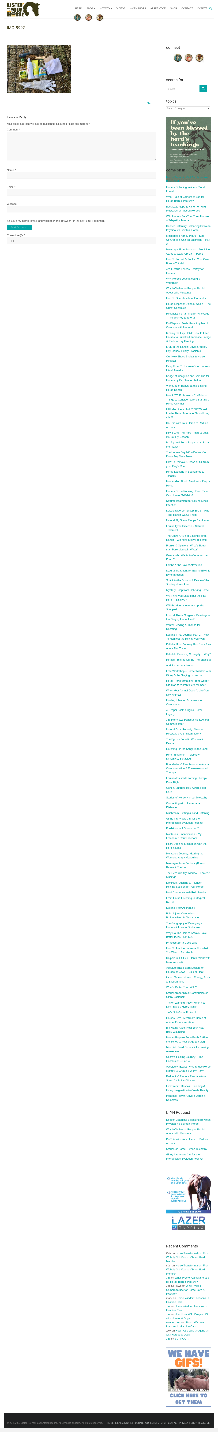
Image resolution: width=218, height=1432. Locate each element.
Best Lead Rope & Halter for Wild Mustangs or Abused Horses (186, 208)
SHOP (173, 8)
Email (11, 187)
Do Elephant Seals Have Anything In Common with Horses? (187, 325)
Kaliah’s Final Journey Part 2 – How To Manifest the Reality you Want (187, 636)
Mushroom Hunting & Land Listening (187, 813)
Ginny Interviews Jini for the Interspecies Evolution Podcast (184, 820)
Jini (168, 1277)
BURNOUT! (182, 1338)
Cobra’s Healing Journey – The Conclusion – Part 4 (184, 1059)
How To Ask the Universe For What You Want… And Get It (187, 950)
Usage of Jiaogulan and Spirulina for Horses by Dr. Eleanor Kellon (187, 378)
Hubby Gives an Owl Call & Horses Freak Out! (187, 179)
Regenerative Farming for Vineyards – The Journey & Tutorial (187, 315)
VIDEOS (120, 8)
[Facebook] (178, 54)
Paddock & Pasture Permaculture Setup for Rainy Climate (186, 1078)
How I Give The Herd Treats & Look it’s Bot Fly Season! (187, 434)
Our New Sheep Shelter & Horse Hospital (185, 358)
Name (11, 170)
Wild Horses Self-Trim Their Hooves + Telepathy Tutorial (187, 218)
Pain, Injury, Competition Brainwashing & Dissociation (183, 915)
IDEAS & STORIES (124, 1423)
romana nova (174, 1322)
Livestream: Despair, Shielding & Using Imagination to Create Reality (187, 1088)
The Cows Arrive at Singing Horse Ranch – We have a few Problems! (186, 538)
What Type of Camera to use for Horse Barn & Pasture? (185, 199)
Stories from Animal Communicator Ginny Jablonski (187, 995)
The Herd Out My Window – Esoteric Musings (188, 875)
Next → (151, 103)
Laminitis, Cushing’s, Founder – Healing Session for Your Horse (185, 884)
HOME (110, 1423)
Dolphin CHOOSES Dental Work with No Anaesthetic (188, 960)
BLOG (89, 8)
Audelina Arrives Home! (180, 665)
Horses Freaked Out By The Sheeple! (188, 659)
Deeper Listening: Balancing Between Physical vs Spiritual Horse (188, 228)
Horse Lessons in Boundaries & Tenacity (185, 473)
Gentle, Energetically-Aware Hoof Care (186, 790)
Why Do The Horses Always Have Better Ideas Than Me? (186, 935)
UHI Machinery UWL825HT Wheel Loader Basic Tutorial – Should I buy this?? (187, 413)
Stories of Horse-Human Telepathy (186, 797)
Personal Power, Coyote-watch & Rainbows (185, 1098)
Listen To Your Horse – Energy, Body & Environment (188, 979)
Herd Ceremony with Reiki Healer (186, 892)
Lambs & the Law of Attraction (184, 565)
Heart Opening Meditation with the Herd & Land (186, 846)
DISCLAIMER (204, 1423)
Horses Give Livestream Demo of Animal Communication (186, 1020)
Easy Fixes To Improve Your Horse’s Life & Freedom (188, 368)
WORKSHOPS (138, 8)
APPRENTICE (158, 8)
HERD (78, 8)
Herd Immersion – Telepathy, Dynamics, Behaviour (183, 756)
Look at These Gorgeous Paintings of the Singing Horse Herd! (188, 617)
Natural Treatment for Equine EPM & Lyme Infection (188, 572)
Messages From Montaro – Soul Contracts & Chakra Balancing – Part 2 (188, 239)
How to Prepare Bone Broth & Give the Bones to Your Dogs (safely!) (187, 1039)
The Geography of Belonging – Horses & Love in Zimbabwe (184, 925)
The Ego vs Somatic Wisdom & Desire (184, 741)
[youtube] (189, 54)
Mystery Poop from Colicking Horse (187, 590)
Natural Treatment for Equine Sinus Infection (187, 503)
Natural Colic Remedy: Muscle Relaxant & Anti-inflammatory (184, 731)
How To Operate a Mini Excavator (186, 298)
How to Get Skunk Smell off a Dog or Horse (188, 483)
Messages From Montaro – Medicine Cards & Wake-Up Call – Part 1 (188, 251)
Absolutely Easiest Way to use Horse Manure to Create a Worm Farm (188, 1068)
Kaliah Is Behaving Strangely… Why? (188, 654)
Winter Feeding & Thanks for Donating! (183, 627)
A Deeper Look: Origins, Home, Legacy (184, 712)
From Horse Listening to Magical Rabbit (185, 900)
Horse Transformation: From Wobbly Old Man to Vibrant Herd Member (188, 682)
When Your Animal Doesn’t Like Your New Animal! (188, 692)
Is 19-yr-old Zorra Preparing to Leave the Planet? (188, 444)
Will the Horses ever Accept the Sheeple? (185, 607)
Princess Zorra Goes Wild (181, 942)
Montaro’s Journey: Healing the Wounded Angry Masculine (184, 855)
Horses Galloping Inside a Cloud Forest (185, 189)
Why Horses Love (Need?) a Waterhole (183, 280)
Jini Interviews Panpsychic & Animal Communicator (187, 721)
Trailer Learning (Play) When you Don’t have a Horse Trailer (185, 1004)
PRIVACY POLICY (188, 1423)
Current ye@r (16, 235)
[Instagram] (199, 54)
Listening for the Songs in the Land (186, 748)
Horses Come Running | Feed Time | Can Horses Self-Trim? (187, 493)
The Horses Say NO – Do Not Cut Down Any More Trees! (186, 454)
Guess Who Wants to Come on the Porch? (186, 557)
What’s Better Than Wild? (181, 987)
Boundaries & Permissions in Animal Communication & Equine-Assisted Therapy (187, 768)
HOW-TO (105, 8)
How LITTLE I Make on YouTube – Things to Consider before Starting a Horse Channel (187, 399)
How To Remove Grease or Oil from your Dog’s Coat (187, 464)
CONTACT (187, 8)
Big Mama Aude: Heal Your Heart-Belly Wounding (186, 1029)
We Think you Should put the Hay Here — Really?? (186, 597)
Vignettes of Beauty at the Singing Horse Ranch (186, 387)
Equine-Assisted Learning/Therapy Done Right (186, 780)
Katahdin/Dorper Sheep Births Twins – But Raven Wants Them (187, 512)
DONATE (202, 8)
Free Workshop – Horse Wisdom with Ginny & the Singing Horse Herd (188, 673)
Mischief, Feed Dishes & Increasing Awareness (187, 1049)
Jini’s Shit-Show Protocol (181, 1012)
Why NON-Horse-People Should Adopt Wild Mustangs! (185, 290)
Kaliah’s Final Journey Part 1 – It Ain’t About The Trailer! (188, 646)
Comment (13, 129)
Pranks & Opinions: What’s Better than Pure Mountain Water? (186, 547)
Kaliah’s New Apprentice (180, 907)
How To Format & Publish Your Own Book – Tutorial (187, 261)
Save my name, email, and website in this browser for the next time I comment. (58, 220)
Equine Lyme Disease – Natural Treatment (185, 528)
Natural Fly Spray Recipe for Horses (188, 520)
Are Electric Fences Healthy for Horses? (185, 271)
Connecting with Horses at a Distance (183, 805)
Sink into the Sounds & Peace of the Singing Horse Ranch (187, 582)
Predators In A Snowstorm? (182, 828)
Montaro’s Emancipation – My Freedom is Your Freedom (184, 836)
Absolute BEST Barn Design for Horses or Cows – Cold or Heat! (185, 969)
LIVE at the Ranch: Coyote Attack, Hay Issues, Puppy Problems (186, 348)
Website (12, 203)
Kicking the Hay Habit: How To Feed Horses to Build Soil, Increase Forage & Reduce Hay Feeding (188, 337)
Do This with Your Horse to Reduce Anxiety (187, 425)
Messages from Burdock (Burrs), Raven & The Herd (185, 865)
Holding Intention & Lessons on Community (184, 702)
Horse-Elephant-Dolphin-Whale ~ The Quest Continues (188, 306)
